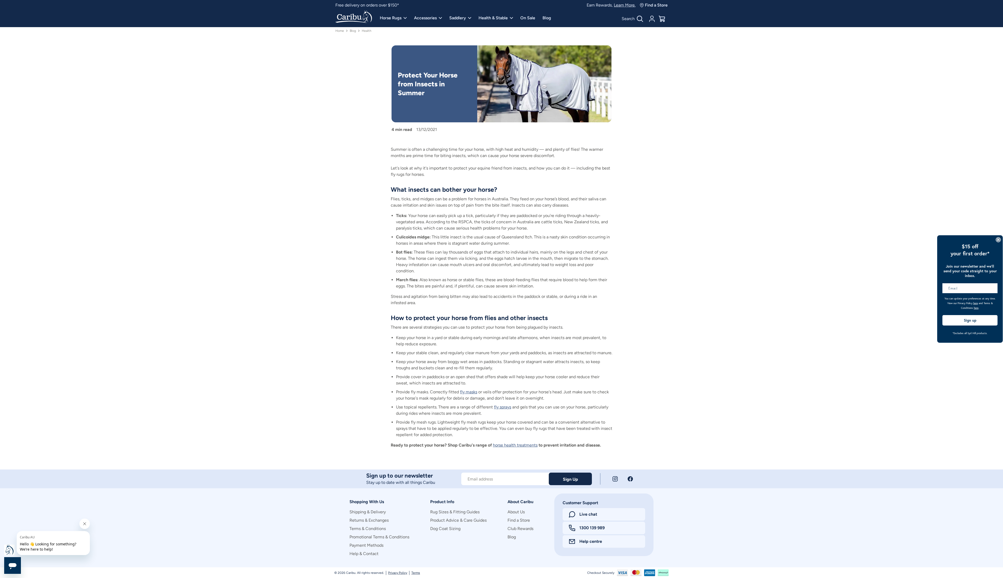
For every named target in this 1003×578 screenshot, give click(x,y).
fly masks (468, 391)
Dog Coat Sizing (445, 528)
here (975, 303)
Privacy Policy (397, 573)
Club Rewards (520, 528)
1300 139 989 (592, 527)
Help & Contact (363, 553)
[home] (353, 17)
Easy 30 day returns (353, 5)
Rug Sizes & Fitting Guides (455, 511)
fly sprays (502, 407)
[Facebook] (630, 479)
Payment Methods (366, 545)
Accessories (425, 17)
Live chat (588, 514)
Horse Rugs (390, 17)
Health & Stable (493, 17)
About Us (516, 511)
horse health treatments (515, 445)
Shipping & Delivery (367, 511)
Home (339, 31)
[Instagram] (615, 479)
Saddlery (457, 17)
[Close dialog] (998, 239)
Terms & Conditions (367, 528)
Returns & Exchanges (369, 520)
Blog (547, 17)
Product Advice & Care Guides (458, 520)
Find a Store (656, 5)
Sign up (970, 320)
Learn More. (624, 5)
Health (366, 31)
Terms (415, 573)
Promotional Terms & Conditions (379, 536)
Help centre (590, 541)
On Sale (527, 17)
